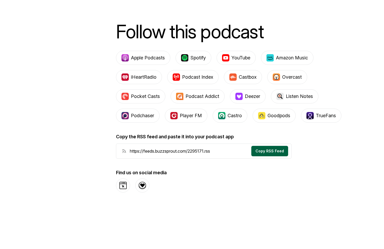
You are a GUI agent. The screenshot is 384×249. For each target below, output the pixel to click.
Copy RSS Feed (269, 151)
